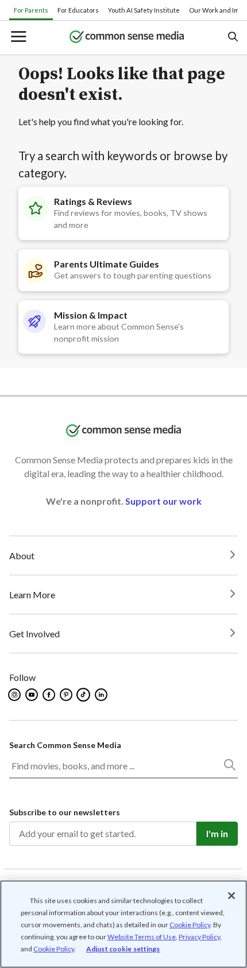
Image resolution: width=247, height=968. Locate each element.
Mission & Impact (91, 314)
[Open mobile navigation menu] (17, 38)
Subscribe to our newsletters (64, 812)
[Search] (229, 767)
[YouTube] (32, 695)
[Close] (231, 895)
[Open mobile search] (232, 37)
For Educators (78, 10)
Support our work (163, 500)
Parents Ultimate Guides (106, 263)
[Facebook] (49, 695)
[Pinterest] (67, 695)
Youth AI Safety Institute (144, 10)
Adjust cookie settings (123, 949)
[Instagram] (15, 695)
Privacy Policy (199, 936)
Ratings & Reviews (93, 201)
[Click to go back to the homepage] (127, 37)
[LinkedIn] (102, 695)
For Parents (31, 10)
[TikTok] (84, 695)
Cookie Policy (189, 924)
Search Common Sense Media (65, 745)
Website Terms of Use (141, 936)
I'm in (217, 833)
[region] (123, 924)
